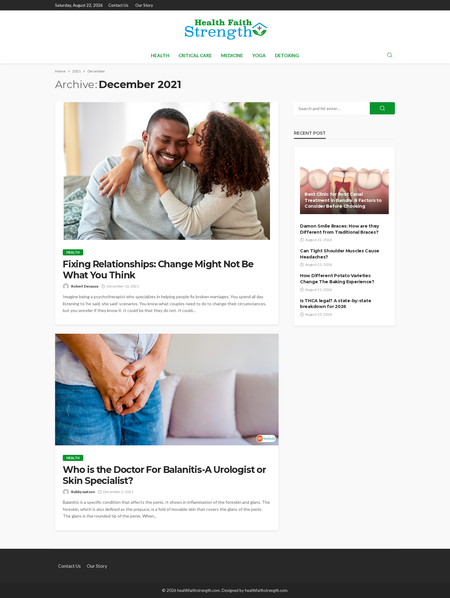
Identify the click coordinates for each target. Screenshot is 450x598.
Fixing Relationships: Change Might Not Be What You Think (158, 270)
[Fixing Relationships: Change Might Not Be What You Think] (167, 171)
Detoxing (287, 55)
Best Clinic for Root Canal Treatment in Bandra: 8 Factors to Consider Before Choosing (343, 200)
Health (160, 55)
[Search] (389, 55)
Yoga (259, 55)
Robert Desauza (84, 286)
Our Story (144, 5)
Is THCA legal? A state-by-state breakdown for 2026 (335, 304)
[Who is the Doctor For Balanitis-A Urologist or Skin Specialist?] (167, 389)
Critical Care (195, 55)
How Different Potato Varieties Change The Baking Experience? (337, 278)
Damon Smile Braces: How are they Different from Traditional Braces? (339, 229)
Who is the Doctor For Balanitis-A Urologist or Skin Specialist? (164, 475)
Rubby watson (83, 491)
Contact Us (118, 5)
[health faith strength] (225, 29)
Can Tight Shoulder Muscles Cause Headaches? (339, 254)
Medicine (232, 55)
